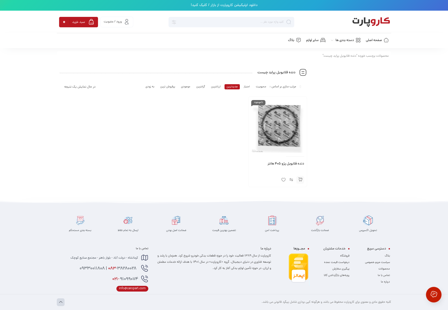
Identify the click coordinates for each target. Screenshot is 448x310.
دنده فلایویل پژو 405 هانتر (286, 164)
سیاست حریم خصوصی (377, 262)
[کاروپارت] (371, 22)
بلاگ (387, 256)
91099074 (125, 279)
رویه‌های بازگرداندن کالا (336, 275)
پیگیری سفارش (340, 269)
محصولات (384, 269)
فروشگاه (344, 256)
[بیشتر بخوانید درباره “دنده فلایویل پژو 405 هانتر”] (300, 180)
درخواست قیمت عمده (336, 262)
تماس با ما (384, 275)
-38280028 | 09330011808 (108, 268)
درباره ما (385, 282)
